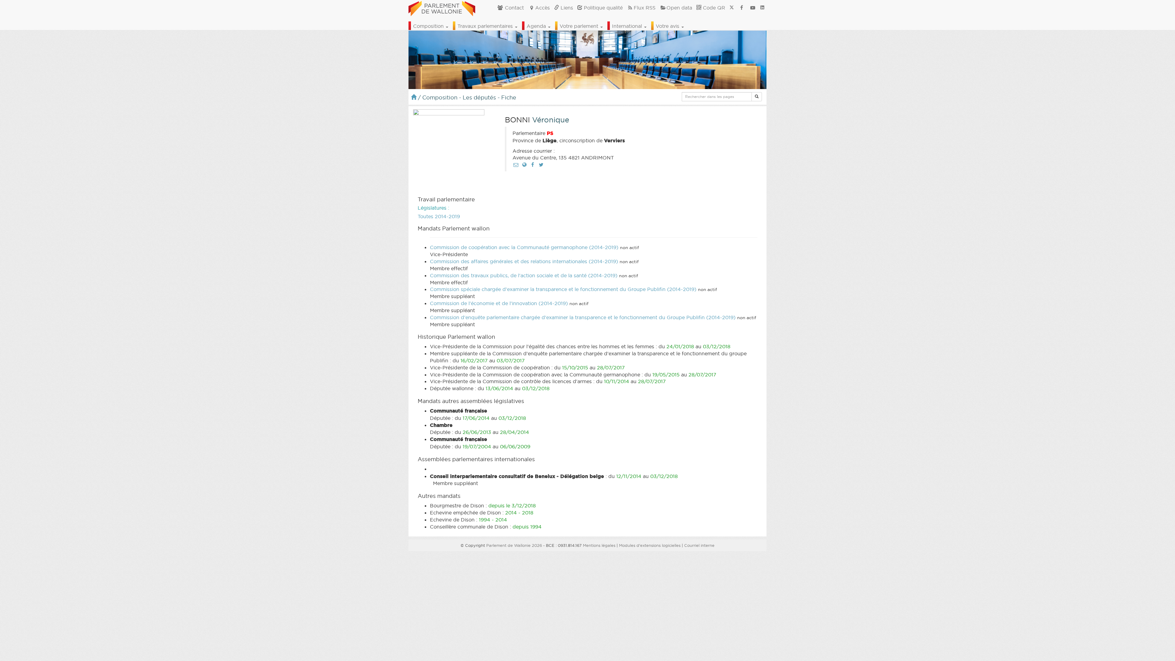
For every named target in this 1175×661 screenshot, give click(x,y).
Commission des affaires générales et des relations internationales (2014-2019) (524, 261)
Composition (429, 26)
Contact (513, 8)
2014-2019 (447, 216)
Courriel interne (699, 545)
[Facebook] (532, 165)
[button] (757, 96)
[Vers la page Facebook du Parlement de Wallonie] (741, 7)
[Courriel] (516, 165)
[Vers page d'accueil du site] (441, 7)
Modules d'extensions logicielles (650, 545)
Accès (542, 8)
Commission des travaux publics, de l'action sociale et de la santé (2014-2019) (523, 275)
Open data (679, 8)
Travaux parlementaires (485, 26)
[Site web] (524, 165)
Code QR (713, 8)
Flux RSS (644, 8)
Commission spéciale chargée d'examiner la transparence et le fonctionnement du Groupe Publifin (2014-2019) (563, 289)
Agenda (537, 26)
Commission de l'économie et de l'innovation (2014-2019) (499, 303)
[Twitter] (541, 165)
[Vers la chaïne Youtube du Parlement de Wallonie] (752, 7)
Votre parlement (580, 26)
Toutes (425, 216)
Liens (566, 8)
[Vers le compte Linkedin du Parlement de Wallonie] (762, 7)
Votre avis (668, 26)
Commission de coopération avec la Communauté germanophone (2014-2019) (524, 247)
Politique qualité (602, 8)
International (627, 26)
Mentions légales (599, 545)
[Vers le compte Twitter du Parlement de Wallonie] (731, 7)
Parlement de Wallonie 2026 (514, 545)
